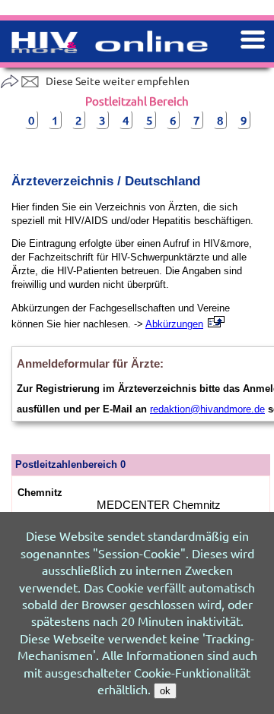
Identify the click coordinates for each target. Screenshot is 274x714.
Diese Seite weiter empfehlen (118, 80)
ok (165, 691)
